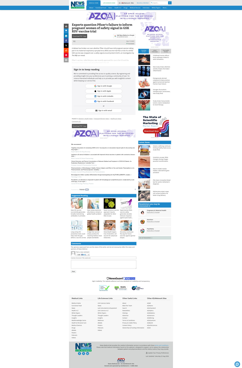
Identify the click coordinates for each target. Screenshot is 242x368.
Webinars (101, 320)
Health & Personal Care (79, 323)
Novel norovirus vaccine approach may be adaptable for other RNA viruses (111, 213)
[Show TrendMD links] (135, 189)
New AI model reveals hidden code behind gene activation (161, 170)
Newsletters (126, 310)
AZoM (149, 303)
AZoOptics (150, 310)
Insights (74, 318)
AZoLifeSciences (152, 325)
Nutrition (150, 219)
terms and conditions (161, 345)
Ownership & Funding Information (133, 328)
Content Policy (126, 325)
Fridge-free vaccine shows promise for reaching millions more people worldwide (94, 234)
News (73, 308)
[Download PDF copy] (66, 26)
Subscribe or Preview (153, 212)
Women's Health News (85, 119)
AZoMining (150, 318)
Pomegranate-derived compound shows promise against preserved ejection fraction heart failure (161, 81)
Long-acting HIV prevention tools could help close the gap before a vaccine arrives (78, 234)
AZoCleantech (151, 308)
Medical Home (93, 3)
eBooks (74, 330)
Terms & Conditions (128, 320)
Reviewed (131, 43)
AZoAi (149, 328)
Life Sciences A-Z (103, 310)
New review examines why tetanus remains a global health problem (94, 212)
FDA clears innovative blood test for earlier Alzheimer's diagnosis (161, 182)
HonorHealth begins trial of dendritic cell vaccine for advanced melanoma (110, 234)
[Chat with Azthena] (237, 364)
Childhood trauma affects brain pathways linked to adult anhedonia (161, 57)
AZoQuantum (151, 320)
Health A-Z (75, 310)
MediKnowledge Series (79, 320)
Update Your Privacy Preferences (158, 353)
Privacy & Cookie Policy (129, 323)
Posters (74, 333)
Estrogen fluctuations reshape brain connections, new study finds (161, 91)
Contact (124, 318)
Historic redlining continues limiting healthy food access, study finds (162, 148)
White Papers (76, 313)
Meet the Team (127, 306)
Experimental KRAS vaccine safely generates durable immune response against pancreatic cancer (126, 214)
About (124, 303)
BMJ (74, 41)
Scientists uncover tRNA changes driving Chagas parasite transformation (160, 159)
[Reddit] (66, 50)
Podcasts (74, 335)
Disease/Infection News (101, 119)
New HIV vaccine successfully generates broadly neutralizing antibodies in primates (78, 213)
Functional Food (77, 306)
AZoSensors (150, 315)
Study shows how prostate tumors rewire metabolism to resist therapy (161, 103)
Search (124, 308)
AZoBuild (150, 323)
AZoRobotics (151, 313)
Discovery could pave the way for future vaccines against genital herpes (127, 234)
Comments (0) (76, 121)
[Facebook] (66, 40)
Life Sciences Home (109, 3)
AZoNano (150, 306)
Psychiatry (150, 229)
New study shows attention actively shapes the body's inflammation (161, 69)
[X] (66, 45)
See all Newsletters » (145, 238)
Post (73, 271)
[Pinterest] (66, 55)
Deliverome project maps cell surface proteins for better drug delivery (161, 193)
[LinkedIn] (66, 35)
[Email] (66, 60)
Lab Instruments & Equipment (107, 308)
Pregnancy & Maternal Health (156, 210)
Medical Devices (77, 325)
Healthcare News (116, 119)
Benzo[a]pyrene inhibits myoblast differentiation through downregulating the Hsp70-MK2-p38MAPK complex (100, 174)
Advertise (125, 315)
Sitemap (125, 313)
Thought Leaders (77, 315)
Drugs (73, 328)
